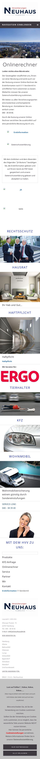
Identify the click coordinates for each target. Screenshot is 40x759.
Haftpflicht (7, 361)
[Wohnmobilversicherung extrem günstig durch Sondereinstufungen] (20, 474)
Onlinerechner (10, 566)
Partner (6, 576)
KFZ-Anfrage (9, 562)
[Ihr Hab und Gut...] (20, 287)
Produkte (7, 557)
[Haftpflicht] (20, 335)
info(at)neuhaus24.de (16, 632)
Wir (4, 581)
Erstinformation (9, 591)
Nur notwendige (20, 747)
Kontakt (6, 586)
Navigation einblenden (17, 25)
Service (6, 571)
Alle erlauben (20, 753)
